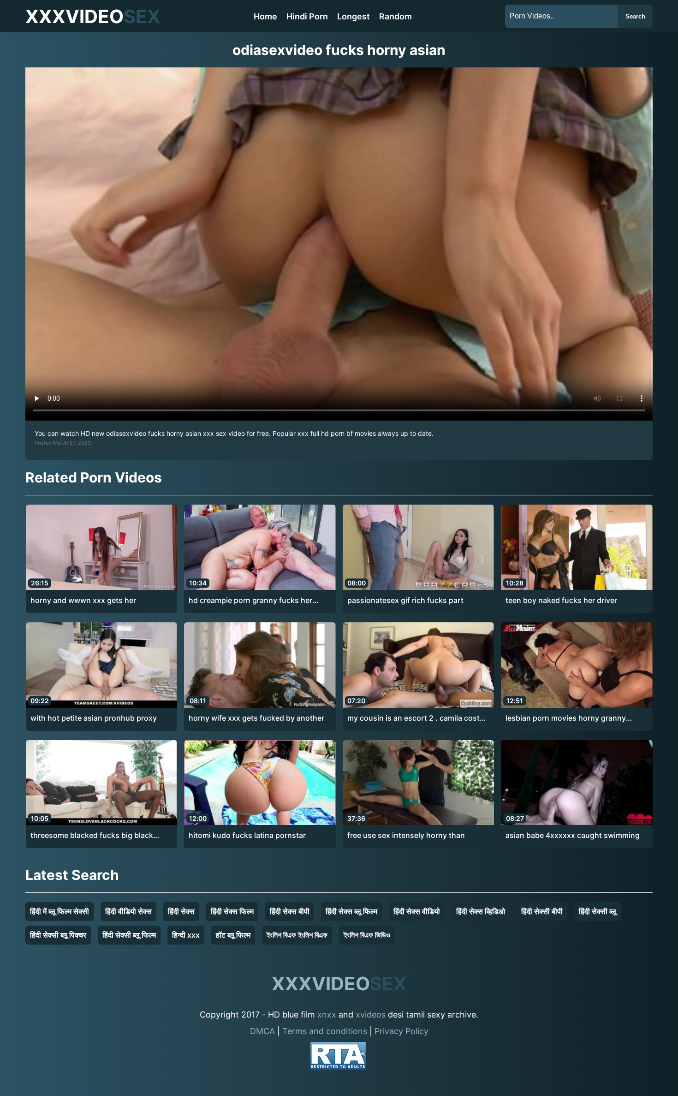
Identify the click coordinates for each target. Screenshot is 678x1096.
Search (635, 16)
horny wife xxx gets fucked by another (256, 718)
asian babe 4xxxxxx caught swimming (573, 835)
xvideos (371, 1014)
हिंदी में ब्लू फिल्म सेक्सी (59, 911)
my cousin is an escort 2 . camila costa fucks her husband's (415, 718)
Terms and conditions (324, 1031)
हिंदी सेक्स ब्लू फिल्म (351, 911)
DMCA (262, 1031)
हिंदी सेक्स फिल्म (232, 911)
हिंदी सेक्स (181, 911)
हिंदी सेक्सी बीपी (542, 911)
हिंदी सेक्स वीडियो (416, 911)
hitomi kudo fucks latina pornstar (247, 835)
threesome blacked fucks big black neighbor (91, 836)
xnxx (326, 1014)
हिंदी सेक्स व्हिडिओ (480, 911)
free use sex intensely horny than (406, 835)
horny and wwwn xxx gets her (83, 600)
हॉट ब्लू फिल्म (233, 934)
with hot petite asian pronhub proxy (93, 718)
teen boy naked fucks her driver (561, 600)
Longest (353, 16)
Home (265, 16)
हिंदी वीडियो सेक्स (128, 911)
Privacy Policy (401, 1031)
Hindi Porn (307, 16)
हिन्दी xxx (186, 934)
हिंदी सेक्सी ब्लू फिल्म (129, 934)
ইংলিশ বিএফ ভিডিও (367, 934)
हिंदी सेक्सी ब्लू (597, 911)
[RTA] (338, 1057)
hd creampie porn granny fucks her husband (250, 601)
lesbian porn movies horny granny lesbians (566, 718)
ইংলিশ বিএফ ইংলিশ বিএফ (297, 934)
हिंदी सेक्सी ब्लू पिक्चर (58, 934)
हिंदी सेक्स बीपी (289, 911)
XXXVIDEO (93, 16)
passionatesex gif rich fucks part (405, 600)
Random (395, 16)
